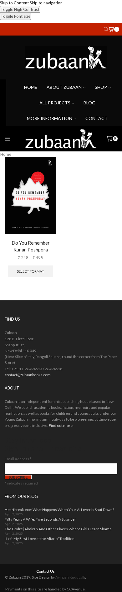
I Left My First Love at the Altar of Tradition (39, 538)
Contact (96, 118)
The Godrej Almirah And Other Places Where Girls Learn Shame (58, 529)
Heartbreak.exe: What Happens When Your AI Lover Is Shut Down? (59, 509)
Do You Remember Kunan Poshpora (31, 246)
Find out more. (61, 425)
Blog (89, 102)
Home (30, 87)
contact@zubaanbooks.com (28, 374)
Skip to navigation (46, 2)
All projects (54, 102)
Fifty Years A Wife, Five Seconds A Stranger (40, 519)
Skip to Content (14, 2)
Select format (30, 271)
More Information (49, 118)
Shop (101, 87)
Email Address (18, 458)
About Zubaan (64, 87)
